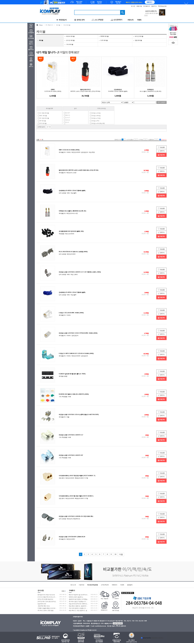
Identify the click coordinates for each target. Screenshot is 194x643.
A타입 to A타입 (96, 113)
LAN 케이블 (104, 40)
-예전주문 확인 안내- (44, 606)
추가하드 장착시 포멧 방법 (45, 610)
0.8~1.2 (67, 115)
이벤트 (122, 585)
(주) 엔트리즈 (122, 626)
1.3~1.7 (67, 117)
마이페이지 (146, 6)
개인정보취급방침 (92, 585)
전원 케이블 (138, 40)
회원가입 (139, 6)
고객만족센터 (105, 585)
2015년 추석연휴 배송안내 (45, 599)
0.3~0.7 (67, 113)
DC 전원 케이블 (44, 118)
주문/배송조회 (162, 6)
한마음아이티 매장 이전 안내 (46, 595)
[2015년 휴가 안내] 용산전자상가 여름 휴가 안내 (52, 601)
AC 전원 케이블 (44, 113)
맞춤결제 (129, 585)
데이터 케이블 (70, 36)
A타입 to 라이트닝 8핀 (98, 123)
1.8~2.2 (67, 120)
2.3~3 (67, 122)
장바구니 (154, 6)
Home (41, 25)
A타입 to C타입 (96, 118)
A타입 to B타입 (96, 115)
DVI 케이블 (42, 123)
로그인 (133, 6)
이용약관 (81, 585)
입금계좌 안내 (42, 604)
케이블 (58, 25)
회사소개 (73, 585)
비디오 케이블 (139, 36)
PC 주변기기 (49, 25)
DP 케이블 (42, 121)
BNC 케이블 (43, 115)
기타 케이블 (66, 25)
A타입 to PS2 (95, 121)
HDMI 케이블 (104, 36)
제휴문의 (114, 585)
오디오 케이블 (70, 40)
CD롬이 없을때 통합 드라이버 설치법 (49, 608)
